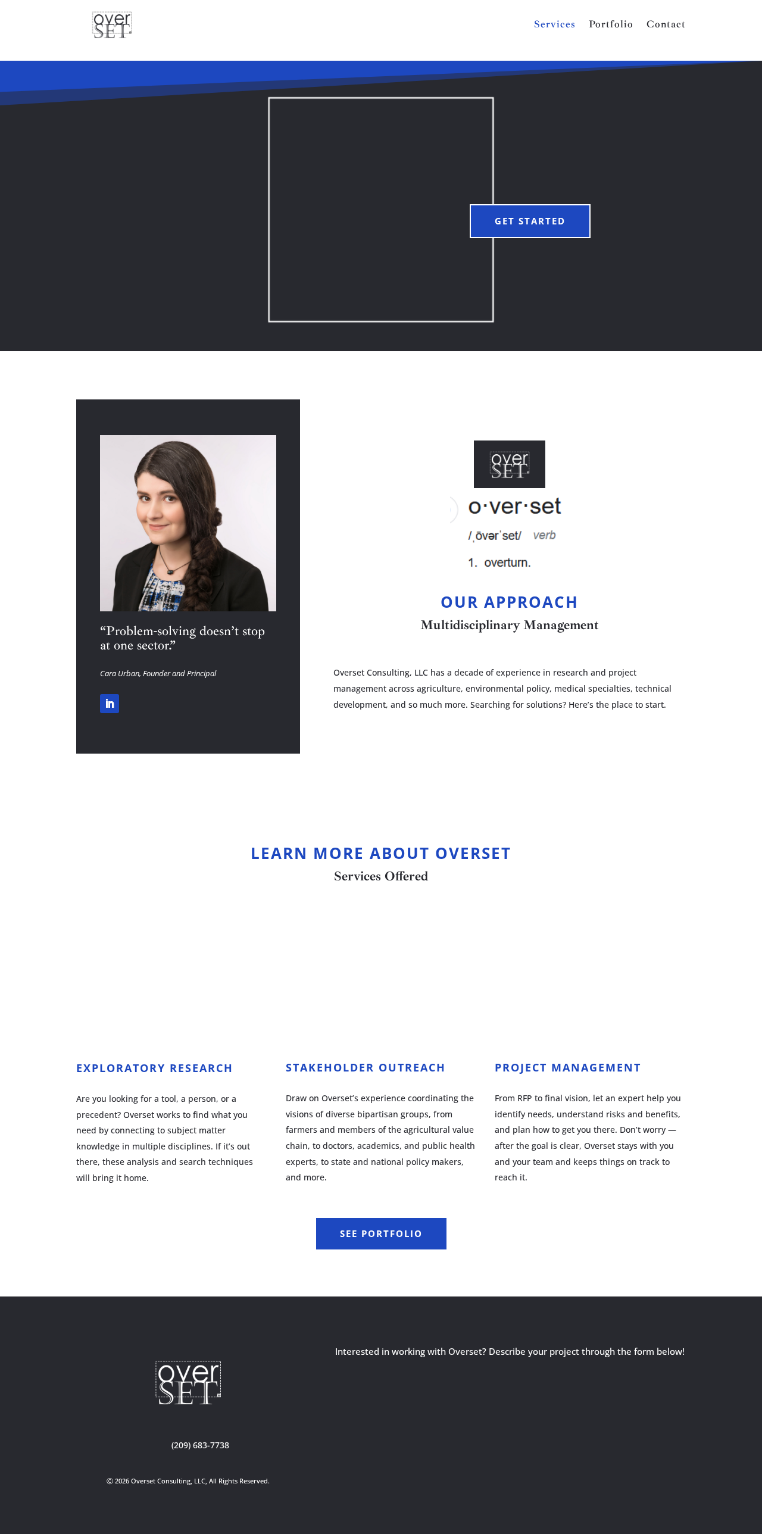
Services (555, 25)
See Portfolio (381, 1233)
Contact (666, 25)
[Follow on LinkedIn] (109, 703)
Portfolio (611, 25)
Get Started (530, 221)
